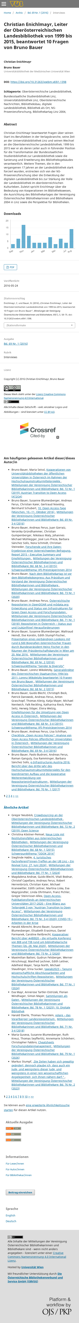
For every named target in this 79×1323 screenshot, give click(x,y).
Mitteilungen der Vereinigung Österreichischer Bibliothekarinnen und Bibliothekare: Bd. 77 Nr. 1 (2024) (42, 869)
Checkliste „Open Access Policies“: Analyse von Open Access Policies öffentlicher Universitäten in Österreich (42, 739)
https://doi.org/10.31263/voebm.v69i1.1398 (38, 82)
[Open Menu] (4, 4)
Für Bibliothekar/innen (19, 1175)
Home (7, 12)
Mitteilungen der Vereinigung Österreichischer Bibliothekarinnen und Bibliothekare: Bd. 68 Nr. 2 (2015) (43, 685)
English (10, 1215)
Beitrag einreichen (20, 1192)
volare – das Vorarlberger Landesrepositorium (41, 1017)
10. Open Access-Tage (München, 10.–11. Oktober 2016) (39, 510)
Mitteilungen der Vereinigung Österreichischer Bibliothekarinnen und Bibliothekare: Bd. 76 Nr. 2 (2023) (43, 1084)
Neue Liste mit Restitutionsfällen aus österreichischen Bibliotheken (38, 838)
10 (26, 1096)
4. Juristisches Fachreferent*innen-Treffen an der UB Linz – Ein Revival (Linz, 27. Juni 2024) (43, 861)
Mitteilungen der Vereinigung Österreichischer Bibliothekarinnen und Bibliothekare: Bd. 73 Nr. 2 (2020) (42, 949)
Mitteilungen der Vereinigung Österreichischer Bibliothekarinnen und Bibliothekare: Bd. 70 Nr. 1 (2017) (42, 785)
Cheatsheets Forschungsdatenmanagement (33, 1044)
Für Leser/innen (15, 1163)
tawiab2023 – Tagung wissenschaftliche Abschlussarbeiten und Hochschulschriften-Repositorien (42, 972)
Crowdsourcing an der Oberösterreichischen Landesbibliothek (37, 817)
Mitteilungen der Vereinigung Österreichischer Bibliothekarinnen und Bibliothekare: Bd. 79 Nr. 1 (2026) (43, 1051)
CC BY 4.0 (49, 412)
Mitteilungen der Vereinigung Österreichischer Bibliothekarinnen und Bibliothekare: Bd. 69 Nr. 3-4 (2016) (42, 517)
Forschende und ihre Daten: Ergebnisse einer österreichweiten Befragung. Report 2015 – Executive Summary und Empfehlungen (41, 552)
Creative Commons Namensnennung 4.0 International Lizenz (37, 1256)
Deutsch (11, 1221)
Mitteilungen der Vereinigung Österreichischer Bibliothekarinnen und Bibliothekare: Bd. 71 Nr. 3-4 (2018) (43, 1024)
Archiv (19, 12)
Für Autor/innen (15, 1169)
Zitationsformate (16, 325)
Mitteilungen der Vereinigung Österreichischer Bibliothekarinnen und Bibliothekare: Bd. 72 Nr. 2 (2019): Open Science (43, 826)
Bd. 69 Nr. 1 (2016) (38, 12)
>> (16, 796)
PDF (11, 267)
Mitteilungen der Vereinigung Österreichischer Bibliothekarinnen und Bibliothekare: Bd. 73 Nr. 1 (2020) (43, 593)
